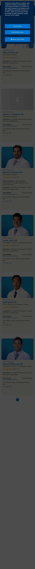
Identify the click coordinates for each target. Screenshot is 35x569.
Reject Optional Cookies (17, 32)
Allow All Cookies (17, 26)
